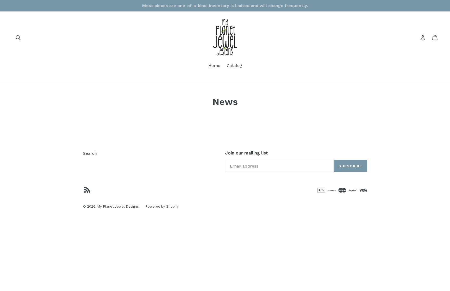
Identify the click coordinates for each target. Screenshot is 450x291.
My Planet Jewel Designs (118, 206)
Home (214, 65)
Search (90, 153)
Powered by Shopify (162, 206)
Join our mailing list (246, 153)
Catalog (234, 65)
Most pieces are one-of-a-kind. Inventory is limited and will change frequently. (225, 5)
